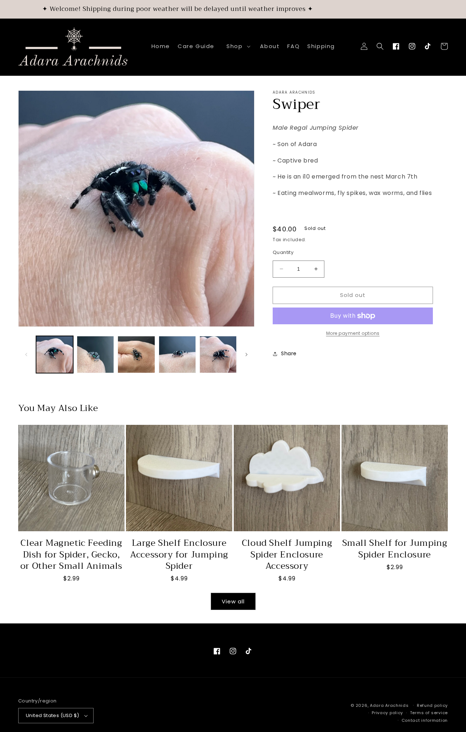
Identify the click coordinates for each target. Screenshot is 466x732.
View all (233, 601)
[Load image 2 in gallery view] (95, 354)
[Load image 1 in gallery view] (54, 354)
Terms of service (429, 713)
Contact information (425, 720)
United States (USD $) (52, 715)
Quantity (283, 252)
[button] (237, 46)
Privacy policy (387, 713)
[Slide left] (26, 355)
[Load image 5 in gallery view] (218, 354)
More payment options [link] (353, 333)
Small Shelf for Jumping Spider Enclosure (394, 548)
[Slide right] (246, 355)
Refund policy (432, 705)
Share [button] (289, 353)
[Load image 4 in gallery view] (177, 354)
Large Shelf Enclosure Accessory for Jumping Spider (179, 554)
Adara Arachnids (389, 705)
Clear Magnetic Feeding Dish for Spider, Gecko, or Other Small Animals (71, 554)
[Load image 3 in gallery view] (136, 354)
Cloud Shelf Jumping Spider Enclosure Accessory (287, 554)
